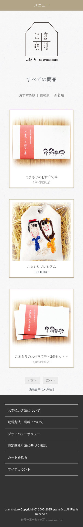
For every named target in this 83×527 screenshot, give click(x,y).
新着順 (59, 95)
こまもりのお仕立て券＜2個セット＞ (41, 356)
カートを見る (17, 457)
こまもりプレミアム (41, 266)
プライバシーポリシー (24, 434)
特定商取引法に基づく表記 (27, 445)
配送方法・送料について (25, 422)
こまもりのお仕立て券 (41, 177)
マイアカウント (19, 469)
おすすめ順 (27, 95)
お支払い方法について (24, 410)
